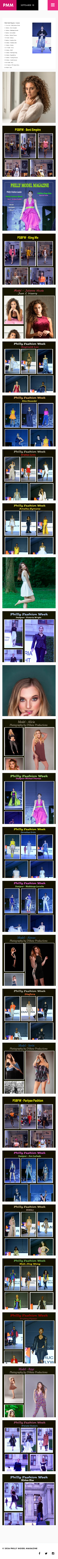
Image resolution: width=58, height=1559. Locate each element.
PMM (8, 5)
